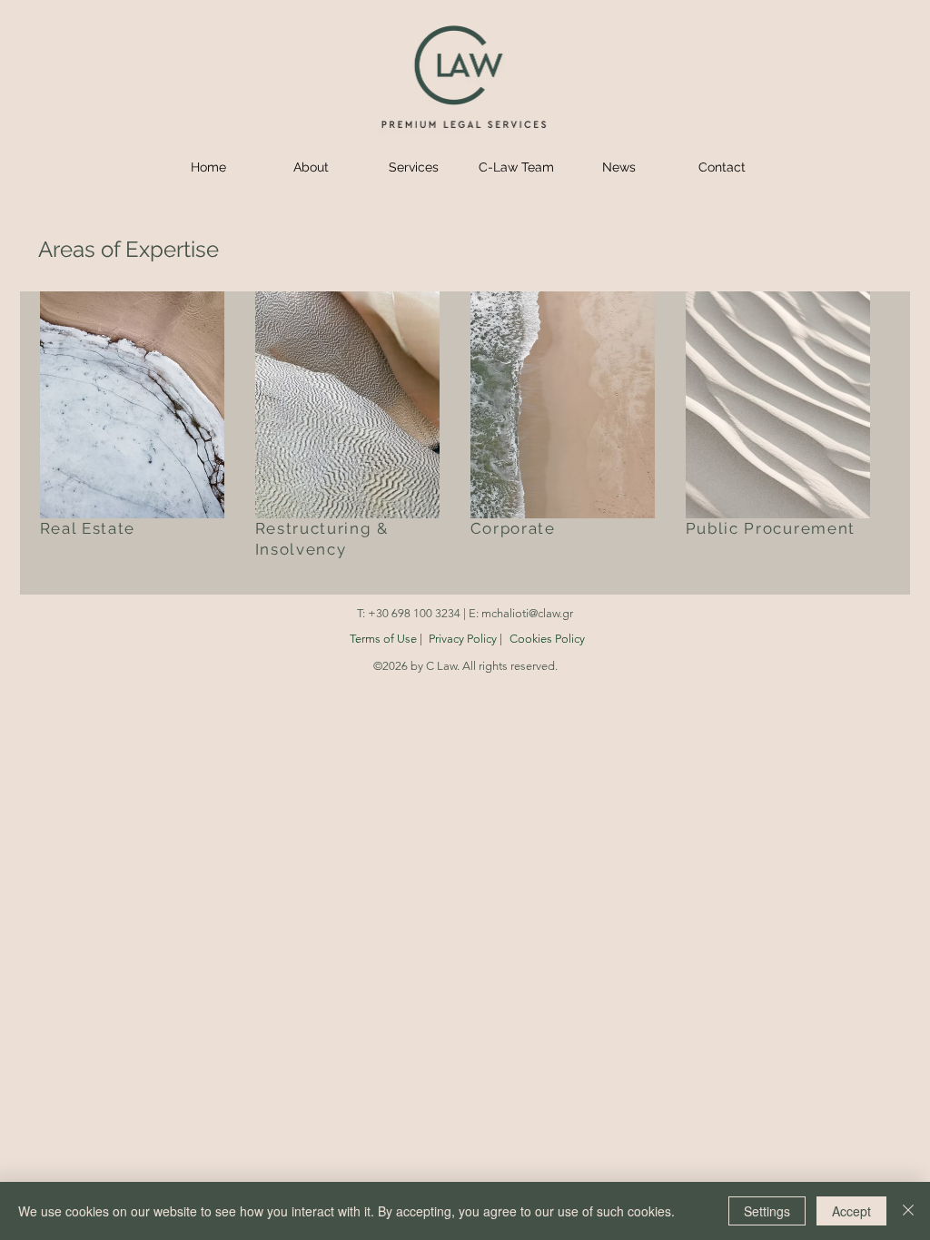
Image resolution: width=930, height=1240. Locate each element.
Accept (851, 1211)
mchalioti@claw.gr (527, 613)
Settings (767, 1211)
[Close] (908, 1210)
